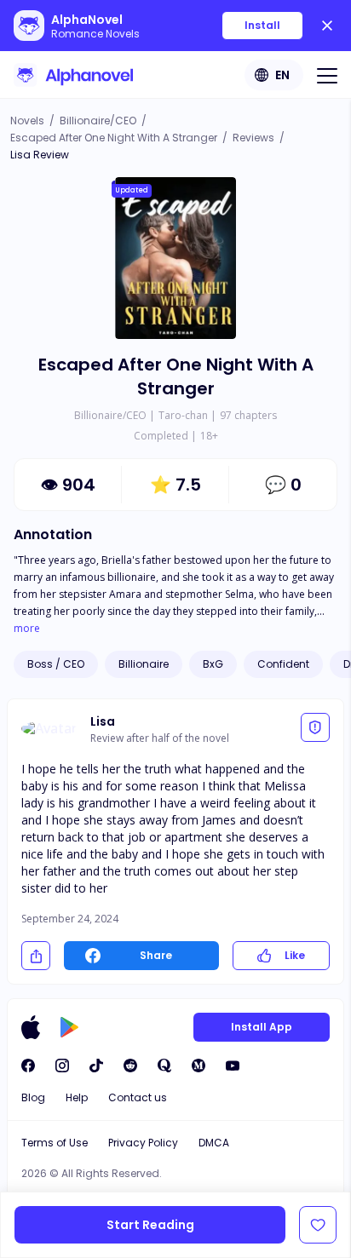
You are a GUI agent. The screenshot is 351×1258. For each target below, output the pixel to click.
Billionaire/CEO (98, 120)
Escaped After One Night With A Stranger (113, 137)
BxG (213, 664)
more (27, 629)
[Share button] (35, 955)
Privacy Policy (143, 1142)
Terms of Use (54, 1142)
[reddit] (130, 1065)
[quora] (164, 1065)
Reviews (253, 137)
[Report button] (315, 727)
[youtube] (232, 1065)
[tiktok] (96, 1065)
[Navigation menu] (327, 74)
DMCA (214, 1142)
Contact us (137, 1097)
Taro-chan (183, 415)
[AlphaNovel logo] (73, 75)
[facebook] (28, 1065)
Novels (27, 120)
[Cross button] (327, 25)
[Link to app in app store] (30, 1027)
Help (77, 1097)
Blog (33, 1097)
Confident (283, 664)
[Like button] (318, 1225)
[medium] (198, 1065)
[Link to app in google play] (69, 1027)
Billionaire (143, 664)
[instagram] (62, 1065)
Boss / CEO (55, 664)
